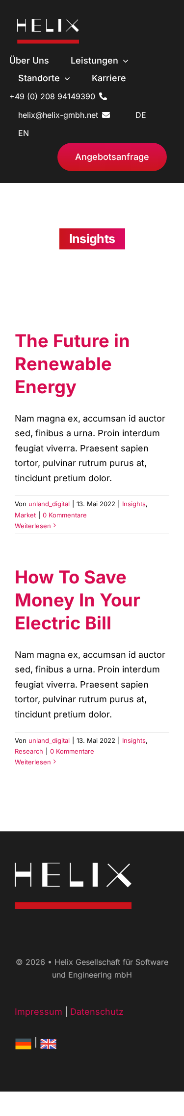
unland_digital (49, 504)
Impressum (38, 1011)
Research (29, 751)
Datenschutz (97, 1011)
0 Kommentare (65, 515)
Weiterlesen (33, 526)
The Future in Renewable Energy (72, 364)
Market (25, 515)
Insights (134, 504)
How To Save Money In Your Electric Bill (77, 600)
